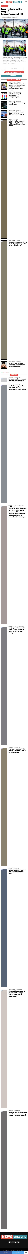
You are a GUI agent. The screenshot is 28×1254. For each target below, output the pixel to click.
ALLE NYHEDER (5, 372)
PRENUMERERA (12, 75)
